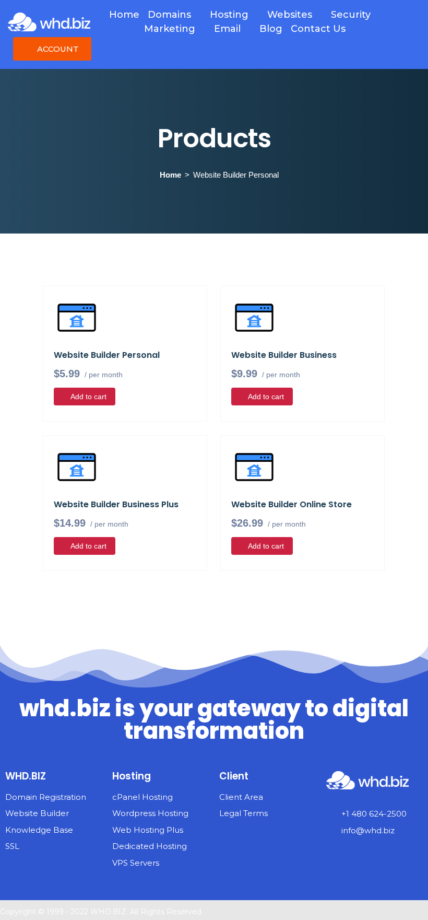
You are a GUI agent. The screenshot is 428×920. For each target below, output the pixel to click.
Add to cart (88, 396)
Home (170, 174)
